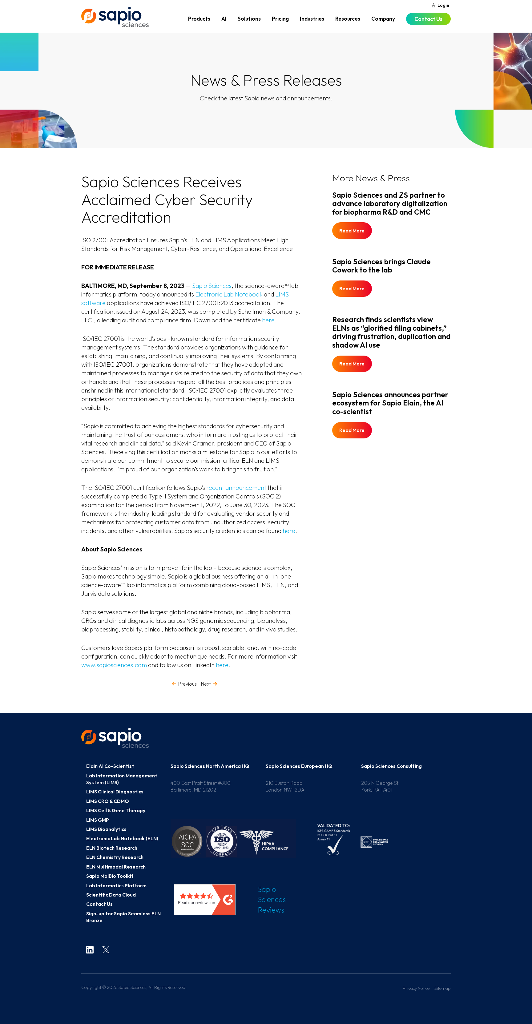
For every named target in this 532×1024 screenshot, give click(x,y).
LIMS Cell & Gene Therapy (115, 810)
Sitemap (442, 988)
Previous (187, 684)
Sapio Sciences (115, 17)
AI (224, 18)
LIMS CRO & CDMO (107, 801)
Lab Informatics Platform (116, 885)
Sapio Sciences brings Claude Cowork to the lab (381, 266)
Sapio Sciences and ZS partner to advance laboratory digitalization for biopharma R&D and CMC (389, 203)
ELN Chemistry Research (114, 857)
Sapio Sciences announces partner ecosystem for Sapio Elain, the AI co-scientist (390, 403)
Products (199, 18)
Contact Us (428, 19)
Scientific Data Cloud (111, 895)
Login (443, 5)
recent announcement (236, 487)
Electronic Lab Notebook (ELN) (122, 838)
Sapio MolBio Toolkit (110, 876)
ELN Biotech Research (111, 848)
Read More (352, 231)
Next (206, 684)
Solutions (249, 18)
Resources (347, 18)
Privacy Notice (416, 988)
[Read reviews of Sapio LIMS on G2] (204, 899)
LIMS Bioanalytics (106, 829)
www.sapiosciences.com (114, 665)
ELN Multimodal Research (116, 867)
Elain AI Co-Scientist (110, 766)
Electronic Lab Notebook (229, 294)
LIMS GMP (97, 820)
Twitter (106, 949)
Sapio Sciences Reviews (272, 899)
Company (383, 18)
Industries (312, 18)
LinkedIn (90, 949)
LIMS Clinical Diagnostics (114, 791)
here (268, 320)
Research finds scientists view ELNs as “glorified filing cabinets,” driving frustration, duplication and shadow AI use (391, 332)
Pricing (280, 18)
